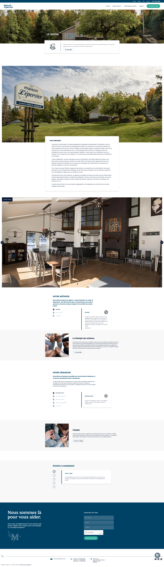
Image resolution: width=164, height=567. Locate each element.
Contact (148, 1)
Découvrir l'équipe (78, 440)
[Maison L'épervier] (8, 6)
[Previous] (2, 242)
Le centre (107, 6)
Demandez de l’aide (153, 6)
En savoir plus (68, 49)
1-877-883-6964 (156, 1)
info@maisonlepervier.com (60, 558)
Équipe (134, 1)
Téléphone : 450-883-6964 (79, 558)
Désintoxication (116, 6)
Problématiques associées (130, 6)
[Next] (161, 242)
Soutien (141, 6)
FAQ (144, 1)
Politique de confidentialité (25, 564)
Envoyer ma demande (91, 538)
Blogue (139, 1)
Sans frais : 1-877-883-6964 (79, 559)
